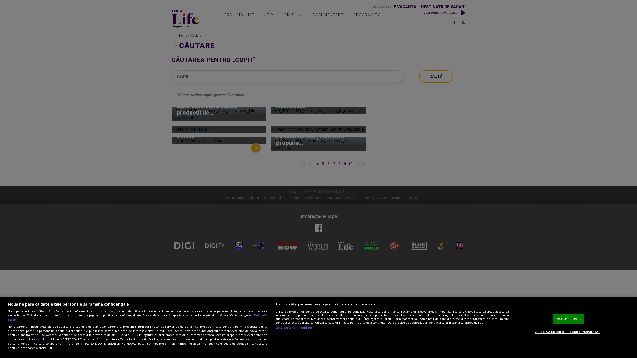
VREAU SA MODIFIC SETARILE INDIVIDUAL (567, 332)
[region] (318, 327)
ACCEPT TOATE (569, 318)
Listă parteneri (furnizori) (294, 327)
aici (38, 339)
